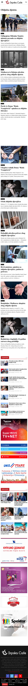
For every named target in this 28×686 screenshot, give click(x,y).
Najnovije (5, 357)
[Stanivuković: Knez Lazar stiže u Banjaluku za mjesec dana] (4, 405)
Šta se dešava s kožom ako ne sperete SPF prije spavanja (20, 532)
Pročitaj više (11, 684)
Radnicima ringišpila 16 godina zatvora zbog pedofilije (13, 340)
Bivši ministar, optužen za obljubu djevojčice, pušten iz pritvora (12, 269)
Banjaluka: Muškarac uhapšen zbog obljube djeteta (13, 304)
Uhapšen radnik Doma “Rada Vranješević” (12, 168)
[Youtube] (20, 676)
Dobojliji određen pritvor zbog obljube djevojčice (13, 234)
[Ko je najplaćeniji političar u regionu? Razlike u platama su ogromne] (4, 388)
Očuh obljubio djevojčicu (11, 201)
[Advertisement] (14, 133)
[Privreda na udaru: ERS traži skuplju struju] (4, 363)
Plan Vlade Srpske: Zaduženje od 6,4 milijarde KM (19, 517)
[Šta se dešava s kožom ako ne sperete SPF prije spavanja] (4, 413)
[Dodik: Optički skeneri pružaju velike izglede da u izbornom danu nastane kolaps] (4, 379)
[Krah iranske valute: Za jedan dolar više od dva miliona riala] (4, 371)
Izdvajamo (2, 165)
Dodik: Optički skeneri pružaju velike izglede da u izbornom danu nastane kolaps (18, 379)
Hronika (2, 33)
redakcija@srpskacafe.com (14, 671)
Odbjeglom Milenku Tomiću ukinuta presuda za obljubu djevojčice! (12, 38)
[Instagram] (16, 676)
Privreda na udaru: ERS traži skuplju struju (7, 502)
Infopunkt (2, 300)
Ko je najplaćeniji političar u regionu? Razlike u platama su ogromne (16, 387)
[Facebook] (7, 676)
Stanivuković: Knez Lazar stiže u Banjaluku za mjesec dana (7, 532)
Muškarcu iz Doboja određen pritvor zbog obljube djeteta (12, 73)
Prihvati (5, 684)
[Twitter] (12, 676)
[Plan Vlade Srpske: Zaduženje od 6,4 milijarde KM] (4, 397)
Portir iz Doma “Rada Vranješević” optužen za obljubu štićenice (14, 108)
